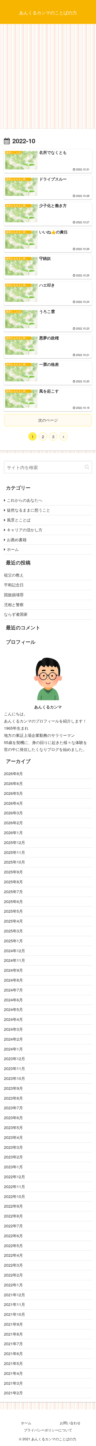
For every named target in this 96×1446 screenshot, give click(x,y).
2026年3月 (13, 813)
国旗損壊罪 (14, 595)
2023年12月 (14, 1058)
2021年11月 (14, 1304)
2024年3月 (13, 1029)
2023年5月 (13, 1127)
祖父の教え (14, 575)
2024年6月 (13, 1000)
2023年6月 (13, 1117)
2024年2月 (13, 1039)
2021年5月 (13, 1363)
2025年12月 (14, 842)
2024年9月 (13, 970)
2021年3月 (13, 1383)
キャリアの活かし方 (24, 530)
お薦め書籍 (17, 539)
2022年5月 (13, 1245)
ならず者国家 (16, 614)
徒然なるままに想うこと (28, 510)
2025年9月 (13, 872)
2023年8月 (13, 1098)
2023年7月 (13, 1108)
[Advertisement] (48, 78)
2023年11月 (14, 1068)
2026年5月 (13, 793)
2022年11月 (14, 1186)
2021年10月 (14, 1314)
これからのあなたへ (24, 500)
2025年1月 (13, 941)
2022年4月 (13, 1255)
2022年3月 (13, 1265)
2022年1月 (13, 1285)
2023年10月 (14, 1078)
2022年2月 (13, 1275)
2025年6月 (13, 901)
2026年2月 (13, 823)
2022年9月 (13, 1206)
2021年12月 (14, 1295)
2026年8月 (13, 773)
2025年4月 (13, 921)
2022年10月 (14, 1196)
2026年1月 (13, 832)
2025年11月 (14, 852)
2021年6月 (13, 1353)
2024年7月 (13, 990)
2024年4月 (13, 1019)
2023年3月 (13, 1147)
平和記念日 (14, 585)
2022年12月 (14, 1176)
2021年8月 (13, 1334)
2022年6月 (13, 1236)
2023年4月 (13, 1137)
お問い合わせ (70, 1422)
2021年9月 (13, 1324)
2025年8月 (13, 882)
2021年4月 (13, 1373)
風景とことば (19, 520)
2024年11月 (14, 960)
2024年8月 (13, 980)
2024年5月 (13, 1009)
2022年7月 (13, 1226)
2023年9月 (13, 1088)
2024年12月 (14, 950)
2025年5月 (13, 911)
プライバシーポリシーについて (48, 1429)
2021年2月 (13, 1393)
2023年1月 (13, 1167)
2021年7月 (13, 1343)
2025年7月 (13, 891)
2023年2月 (13, 1157)
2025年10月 (14, 862)
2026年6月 (13, 783)
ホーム (13, 549)
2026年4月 (13, 803)
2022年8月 (13, 1216)
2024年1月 (13, 1049)
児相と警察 (14, 604)
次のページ (48, 420)
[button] (87, 467)
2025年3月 (13, 931)
